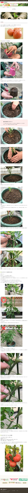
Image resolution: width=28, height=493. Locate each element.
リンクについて (8, 490)
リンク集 (17, 490)
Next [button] (27, 483)
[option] (7, 483)
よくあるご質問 (13, 490)
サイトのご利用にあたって (3, 490)
